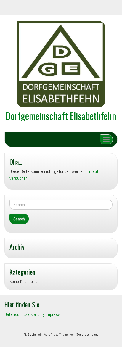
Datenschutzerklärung (24, 314)
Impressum (56, 314)
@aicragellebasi (87, 334)
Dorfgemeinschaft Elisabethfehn (61, 116)
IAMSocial (30, 334)
